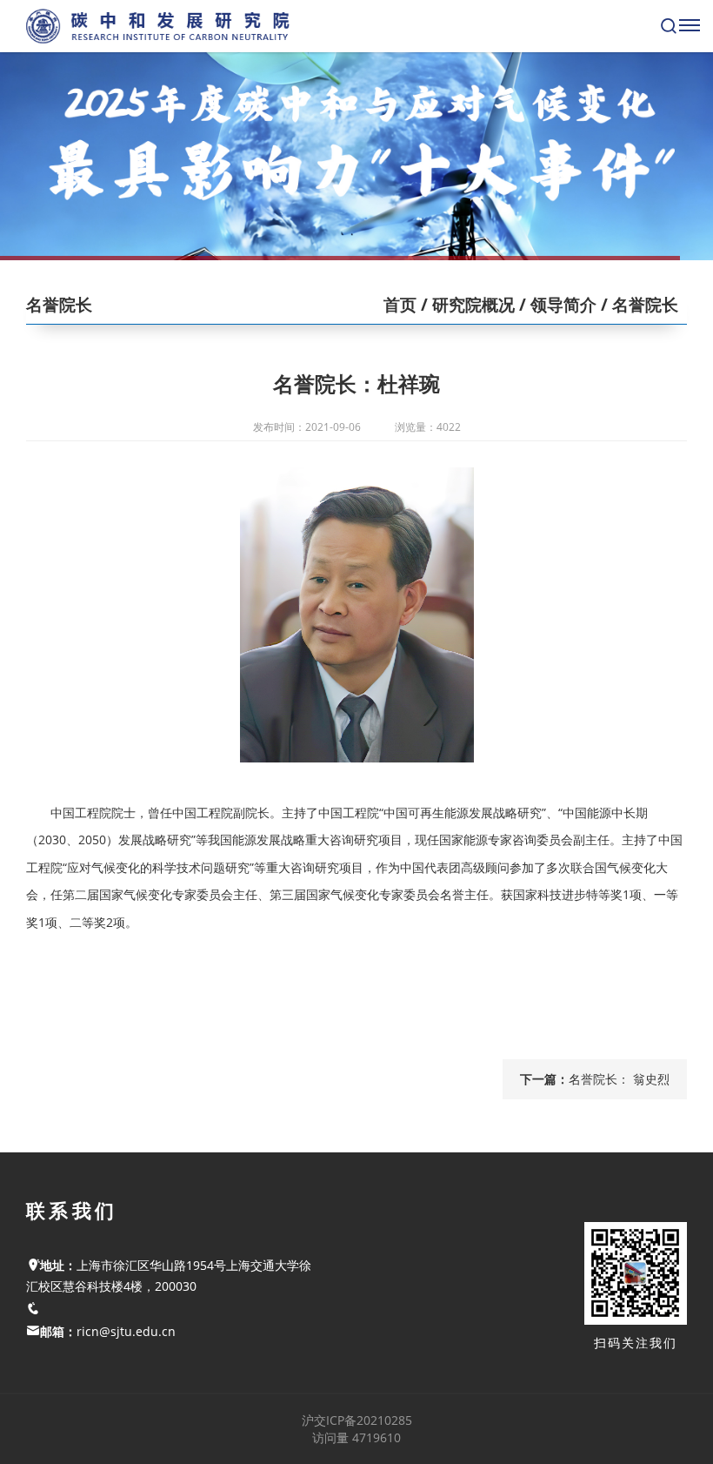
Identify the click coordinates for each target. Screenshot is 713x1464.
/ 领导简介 (555, 304)
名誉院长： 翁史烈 (619, 1079)
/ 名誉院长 (637, 304)
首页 (399, 304)
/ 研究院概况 (465, 304)
